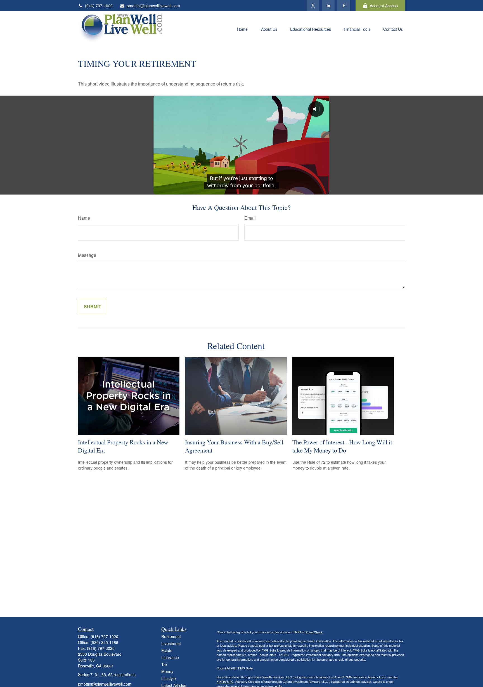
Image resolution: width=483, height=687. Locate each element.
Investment (171, 643)
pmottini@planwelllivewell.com (153, 5)
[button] (242, 28)
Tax (164, 664)
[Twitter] (313, 5)
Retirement (171, 636)
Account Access (384, 5)
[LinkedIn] (328, 5)
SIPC (230, 681)
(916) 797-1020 (99, 5)
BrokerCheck (314, 632)
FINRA (221, 681)
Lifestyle (168, 678)
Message (87, 255)
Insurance (170, 657)
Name (84, 218)
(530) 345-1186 (104, 642)
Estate (166, 650)
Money (167, 671)
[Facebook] (343, 5)
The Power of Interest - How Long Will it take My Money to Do (342, 446)
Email (250, 218)
